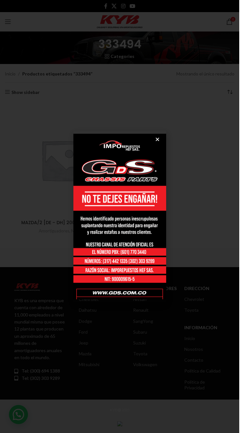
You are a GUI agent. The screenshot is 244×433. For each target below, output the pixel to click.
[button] (157, 139)
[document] (119, 216)
